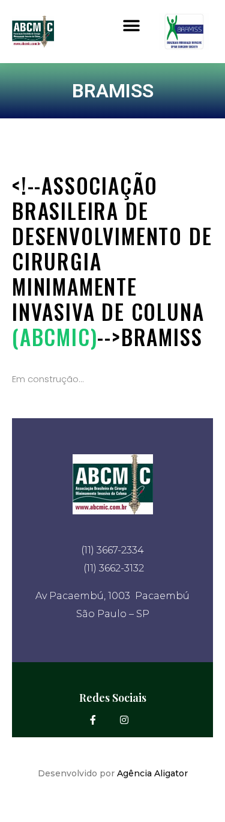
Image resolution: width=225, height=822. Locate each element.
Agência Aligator (152, 773)
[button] (131, 25)
